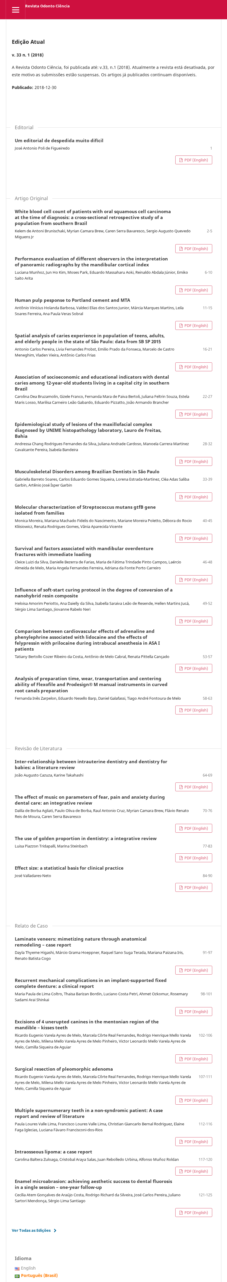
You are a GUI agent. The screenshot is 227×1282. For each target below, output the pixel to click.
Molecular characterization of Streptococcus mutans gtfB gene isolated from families (85, 510)
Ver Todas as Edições (31, 1230)
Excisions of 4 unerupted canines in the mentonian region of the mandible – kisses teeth (87, 1025)
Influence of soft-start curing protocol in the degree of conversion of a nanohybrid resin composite (94, 593)
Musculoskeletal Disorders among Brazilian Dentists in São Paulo (87, 472)
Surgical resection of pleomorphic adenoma (64, 1069)
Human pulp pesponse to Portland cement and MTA (72, 300)
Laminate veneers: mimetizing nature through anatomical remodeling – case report (81, 942)
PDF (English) (196, 160)
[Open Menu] (15, 9)
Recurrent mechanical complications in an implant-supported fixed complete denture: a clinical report (91, 983)
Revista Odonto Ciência (47, 6)
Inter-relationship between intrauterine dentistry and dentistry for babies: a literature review (91, 765)
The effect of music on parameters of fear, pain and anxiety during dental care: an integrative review (90, 800)
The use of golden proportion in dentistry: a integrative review (86, 839)
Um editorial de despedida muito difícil (59, 141)
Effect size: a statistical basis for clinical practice (69, 868)
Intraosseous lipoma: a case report (53, 1152)
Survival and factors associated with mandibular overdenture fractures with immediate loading (84, 551)
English (28, 1268)
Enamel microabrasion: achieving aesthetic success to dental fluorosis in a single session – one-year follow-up (93, 1184)
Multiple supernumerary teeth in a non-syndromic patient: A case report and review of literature (89, 1113)
